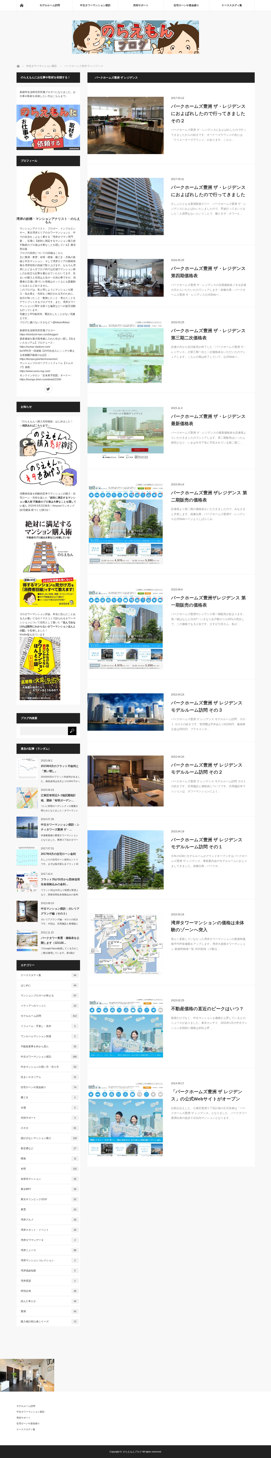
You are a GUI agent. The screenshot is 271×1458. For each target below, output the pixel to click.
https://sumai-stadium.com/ (35, 346)
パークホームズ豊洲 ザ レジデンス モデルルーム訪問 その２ (207, 769)
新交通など (48, 1148)
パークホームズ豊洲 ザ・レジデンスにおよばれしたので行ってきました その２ (208, 113)
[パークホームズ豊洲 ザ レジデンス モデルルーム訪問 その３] (125, 712)
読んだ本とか (48, 1301)
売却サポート (140, 5)
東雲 (48, 1209)
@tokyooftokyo (61, 322)
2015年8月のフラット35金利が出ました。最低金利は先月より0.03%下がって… (60, 781)
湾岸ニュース (48, 1250)
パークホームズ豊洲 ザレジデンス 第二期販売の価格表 (209, 496)
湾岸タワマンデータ (48, 1240)
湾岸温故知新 (48, 1270)
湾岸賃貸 (48, 1280)
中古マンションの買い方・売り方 (48, 1066)
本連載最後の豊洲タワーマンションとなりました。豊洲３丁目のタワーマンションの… (59, 840)
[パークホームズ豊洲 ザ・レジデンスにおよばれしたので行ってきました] (125, 206)
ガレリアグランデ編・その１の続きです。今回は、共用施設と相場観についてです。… (59, 924)
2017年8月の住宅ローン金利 (58, 853)
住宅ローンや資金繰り (186, 5)
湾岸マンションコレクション (48, 1260)
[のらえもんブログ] (135, 53)
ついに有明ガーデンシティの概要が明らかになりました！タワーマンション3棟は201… (59, 810)
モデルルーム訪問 (50, 5)
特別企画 (48, 1290)
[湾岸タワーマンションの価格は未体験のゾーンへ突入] (125, 944)
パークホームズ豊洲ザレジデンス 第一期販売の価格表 (208, 601)
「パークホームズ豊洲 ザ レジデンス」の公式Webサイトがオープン (206, 1095)
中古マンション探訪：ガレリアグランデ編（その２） (60, 911)
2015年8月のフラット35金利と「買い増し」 (60, 768)
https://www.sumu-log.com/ (35, 371)
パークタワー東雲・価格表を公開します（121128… (60, 940)
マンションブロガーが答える (48, 995)
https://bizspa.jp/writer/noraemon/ (39, 359)
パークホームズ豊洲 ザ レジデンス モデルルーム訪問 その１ (207, 843)
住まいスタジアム (48, 1077)
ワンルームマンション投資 (48, 1036)
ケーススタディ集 (232, 5)
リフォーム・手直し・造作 (48, 1026)
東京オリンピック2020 (48, 1199)
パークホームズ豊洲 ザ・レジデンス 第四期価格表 (208, 272)
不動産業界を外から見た (48, 1046)
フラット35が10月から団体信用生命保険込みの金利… (60, 882)
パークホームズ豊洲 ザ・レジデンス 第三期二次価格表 (208, 334)
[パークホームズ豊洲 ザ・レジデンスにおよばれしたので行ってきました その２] (125, 125)
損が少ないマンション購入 (49, 1138)
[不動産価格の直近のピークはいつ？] (125, 1028)
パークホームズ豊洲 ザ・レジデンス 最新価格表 (208, 420)
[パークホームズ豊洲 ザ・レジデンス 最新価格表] (125, 433)
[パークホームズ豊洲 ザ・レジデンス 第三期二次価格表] (125, 352)
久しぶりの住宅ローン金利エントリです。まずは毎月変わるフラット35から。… (59, 864)
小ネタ (48, 1128)
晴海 (48, 1158)
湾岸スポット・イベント (48, 1229)
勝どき (48, 1097)
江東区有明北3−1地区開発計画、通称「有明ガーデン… (58, 798)
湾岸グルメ (48, 1219)
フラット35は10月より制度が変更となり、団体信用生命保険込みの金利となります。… (60, 894)
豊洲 (48, 1311)
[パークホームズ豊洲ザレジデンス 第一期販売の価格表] (125, 629)
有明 (49, 1168)
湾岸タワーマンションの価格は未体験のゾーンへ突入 (207, 926)
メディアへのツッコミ (48, 1005)
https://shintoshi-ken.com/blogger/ (39, 334)
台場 (48, 1107)
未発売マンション (48, 1178)
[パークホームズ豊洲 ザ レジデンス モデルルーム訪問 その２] (125, 781)
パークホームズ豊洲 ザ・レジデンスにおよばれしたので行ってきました (208, 191)
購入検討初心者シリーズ (48, 1321)
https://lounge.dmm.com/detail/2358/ (40, 379)
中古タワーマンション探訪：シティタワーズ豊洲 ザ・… (60, 827)
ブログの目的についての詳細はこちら (41, 252)
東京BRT (48, 1189)
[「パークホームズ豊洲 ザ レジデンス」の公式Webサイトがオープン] (125, 1119)
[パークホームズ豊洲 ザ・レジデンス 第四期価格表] (125, 277)
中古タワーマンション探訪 (95, 5)
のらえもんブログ (132, 1451)
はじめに (48, 985)
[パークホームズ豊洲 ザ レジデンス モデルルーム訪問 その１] (125, 859)
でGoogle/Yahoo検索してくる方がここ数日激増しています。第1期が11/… (60, 953)
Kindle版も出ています (32, 634)
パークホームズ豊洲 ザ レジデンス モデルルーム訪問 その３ (207, 706)
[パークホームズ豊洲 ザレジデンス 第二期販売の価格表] (125, 524)
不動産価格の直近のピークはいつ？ (207, 1008)
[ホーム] (21, 5)
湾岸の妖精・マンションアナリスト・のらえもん (48, 220)
